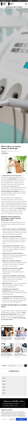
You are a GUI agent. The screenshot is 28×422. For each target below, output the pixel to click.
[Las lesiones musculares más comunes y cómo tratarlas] (7, 331)
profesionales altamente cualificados (10, 186)
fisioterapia (13, 177)
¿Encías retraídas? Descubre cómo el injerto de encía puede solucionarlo (20, 354)
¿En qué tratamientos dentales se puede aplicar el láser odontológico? (7, 354)
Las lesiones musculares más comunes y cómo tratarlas (6, 338)
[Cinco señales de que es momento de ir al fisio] (20, 331)
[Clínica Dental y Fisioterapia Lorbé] (7, 3)
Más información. (22, 415)
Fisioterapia (4, 153)
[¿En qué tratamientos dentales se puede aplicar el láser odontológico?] (7, 347)
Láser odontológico (5, 357)
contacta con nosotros (15, 312)
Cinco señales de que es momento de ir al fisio (19, 338)
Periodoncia (17, 357)
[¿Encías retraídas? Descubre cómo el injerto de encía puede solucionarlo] (20, 347)
